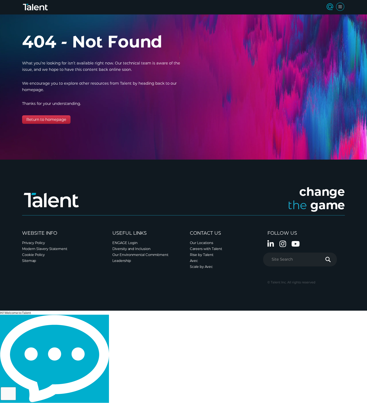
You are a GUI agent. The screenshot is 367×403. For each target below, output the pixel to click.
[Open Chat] (54, 359)
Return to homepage (46, 119)
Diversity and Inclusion (131, 249)
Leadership (121, 261)
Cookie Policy (33, 255)
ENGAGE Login (125, 243)
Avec (194, 261)
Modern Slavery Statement (44, 249)
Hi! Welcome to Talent (15, 312)
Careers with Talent (206, 249)
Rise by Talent (201, 255)
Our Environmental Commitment (140, 255)
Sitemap (29, 261)
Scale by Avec (201, 267)
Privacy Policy (33, 243)
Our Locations (201, 243)
